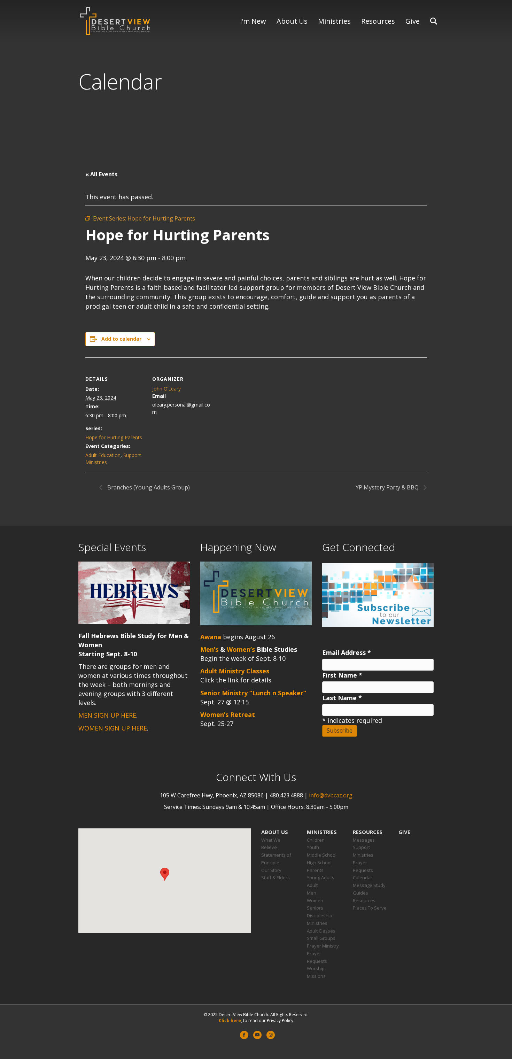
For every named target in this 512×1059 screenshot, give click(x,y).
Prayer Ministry (323, 946)
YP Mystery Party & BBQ (388, 487)
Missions (316, 976)
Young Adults (320, 877)
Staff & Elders (275, 877)
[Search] (429, 21)
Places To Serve (370, 908)
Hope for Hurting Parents (113, 437)
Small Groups (321, 938)
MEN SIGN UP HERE (107, 715)
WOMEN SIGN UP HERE (112, 728)
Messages (364, 840)
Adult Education (103, 455)
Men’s (209, 649)
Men (311, 893)
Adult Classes (321, 931)
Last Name (342, 698)
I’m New (253, 21)
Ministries (334, 21)
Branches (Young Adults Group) (148, 487)
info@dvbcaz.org (330, 795)
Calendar (362, 877)
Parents (315, 870)
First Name (342, 675)
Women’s (241, 649)
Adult (312, 885)
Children (316, 840)
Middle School (321, 855)
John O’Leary (166, 388)
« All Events (101, 174)
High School (319, 862)
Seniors (315, 908)
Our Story (271, 870)
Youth (313, 847)
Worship (316, 968)
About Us (292, 21)
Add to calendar (121, 338)
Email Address (346, 652)
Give (412, 21)
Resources (378, 21)
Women (315, 900)
